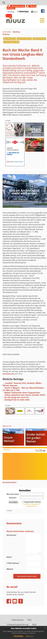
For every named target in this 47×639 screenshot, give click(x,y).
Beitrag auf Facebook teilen (9, 601)
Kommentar (12, 535)
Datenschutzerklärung (17, 624)
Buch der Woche (9, 39)
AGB (34, 624)
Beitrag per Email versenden (14, 601)
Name (10, 557)
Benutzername (13, 494)
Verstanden (18, 636)
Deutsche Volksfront (24, 39)
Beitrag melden (20, 601)
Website (10, 569)
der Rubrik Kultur (9, 482)
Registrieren (32, 506)
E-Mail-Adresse (13, 563)
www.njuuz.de (8, 374)
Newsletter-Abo (18, 6)
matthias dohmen (39, 39)
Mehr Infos (29, 636)
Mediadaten (18, 620)
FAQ (29, 620)
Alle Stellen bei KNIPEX (13, 153)
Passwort (12, 498)
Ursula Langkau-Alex (11, 42)
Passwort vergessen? (31, 504)
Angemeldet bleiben (32, 502)
